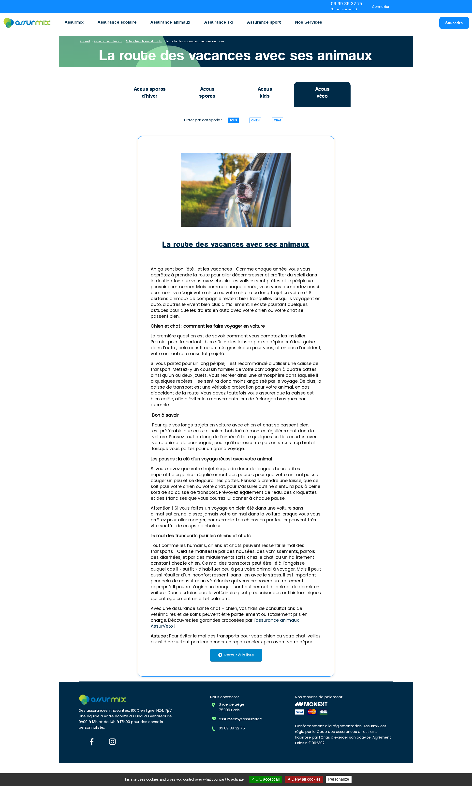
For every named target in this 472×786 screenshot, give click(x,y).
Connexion (381, 6)
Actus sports (207, 92)
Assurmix (74, 22)
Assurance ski (218, 22)
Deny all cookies (306, 779)
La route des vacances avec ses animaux (235, 244)
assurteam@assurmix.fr (240, 719)
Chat (277, 120)
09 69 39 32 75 (232, 728)
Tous (233, 120)
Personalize (338, 779)
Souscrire (454, 22)
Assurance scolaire (117, 22)
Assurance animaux (170, 22)
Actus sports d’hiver (150, 92)
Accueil (85, 41)
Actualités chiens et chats (144, 41)
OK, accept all (267, 779)
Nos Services (308, 22)
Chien (255, 120)
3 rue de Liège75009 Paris (231, 707)
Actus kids (265, 92)
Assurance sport (264, 22)
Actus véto (322, 92)
